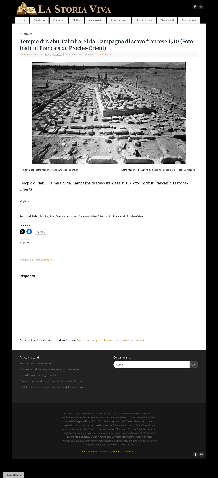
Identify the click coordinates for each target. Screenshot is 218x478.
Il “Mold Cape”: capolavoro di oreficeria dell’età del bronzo (53, 387)
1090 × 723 (100, 54)
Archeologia (95, 20)
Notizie (77, 20)
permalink (47, 259)
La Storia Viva (89, 451)
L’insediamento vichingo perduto (39, 375)
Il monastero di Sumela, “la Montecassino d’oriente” (50, 369)
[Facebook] (195, 7)
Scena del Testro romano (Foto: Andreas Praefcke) (50, 169)
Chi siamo (39, 20)
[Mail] (201, 7)
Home (22, 20)
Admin (27, 54)
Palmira (26, 34)
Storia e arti (167, 20)
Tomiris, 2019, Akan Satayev (36, 363)
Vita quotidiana (144, 20)
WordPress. (129, 451)
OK (193, 364)
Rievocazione (189, 20)
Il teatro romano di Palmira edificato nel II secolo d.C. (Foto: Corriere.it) (157, 169)
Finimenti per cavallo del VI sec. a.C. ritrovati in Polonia (51, 381)
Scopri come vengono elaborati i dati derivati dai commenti (111, 340)
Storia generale (119, 20)
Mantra (116, 451)
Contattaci (59, 20)
